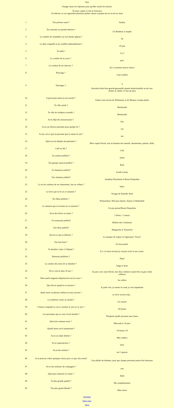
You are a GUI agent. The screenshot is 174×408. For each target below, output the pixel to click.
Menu (87, 405)
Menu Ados (87, 401)
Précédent (87, 397)
